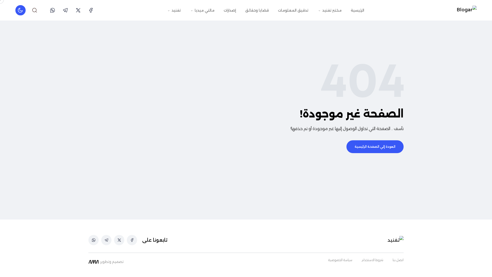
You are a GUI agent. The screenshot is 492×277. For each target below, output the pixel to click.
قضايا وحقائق (257, 10)
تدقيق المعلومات (293, 10)
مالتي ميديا (204, 10)
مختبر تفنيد (331, 10)
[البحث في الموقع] (34, 10)
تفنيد (176, 10)
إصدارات (230, 10)
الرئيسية (357, 10)
